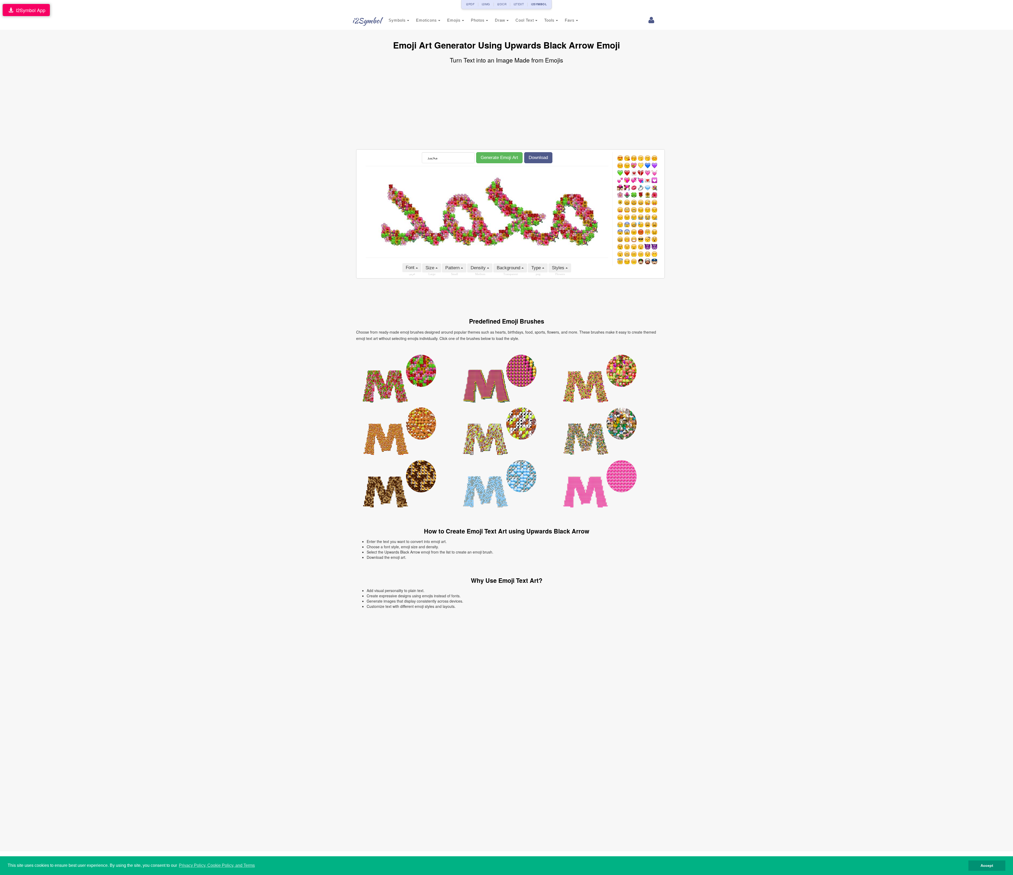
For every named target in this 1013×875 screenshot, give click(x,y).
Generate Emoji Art (499, 157)
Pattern (453, 267)
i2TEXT (519, 4)
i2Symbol (366, 20)
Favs (570, 20)
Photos (478, 20)
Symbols (398, 20)
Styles (559, 267)
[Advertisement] (506, 107)
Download (538, 157)
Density (479, 267)
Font (411, 267)
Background (509, 267)
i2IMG (486, 4)
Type (536, 267)
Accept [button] (987, 865)
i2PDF (470, 4)
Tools (550, 20)
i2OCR (502, 4)
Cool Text (525, 20)
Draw (500, 20)
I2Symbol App (29, 10)
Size (431, 267)
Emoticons (427, 20)
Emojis (454, 20)
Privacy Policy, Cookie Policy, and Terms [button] (217, 865)
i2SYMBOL (539, 4)
